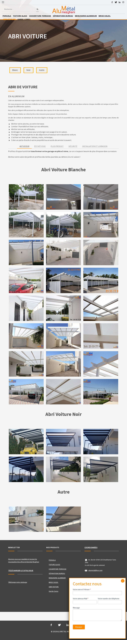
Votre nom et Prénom (82, 589)
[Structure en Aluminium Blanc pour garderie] (100, 252)
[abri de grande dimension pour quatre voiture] (63, 280)
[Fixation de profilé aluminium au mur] (100, 308)
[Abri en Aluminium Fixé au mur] (100, 225)
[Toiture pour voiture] (63, 364)
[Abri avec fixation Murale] (100, 441)
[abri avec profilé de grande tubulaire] (100, 280)
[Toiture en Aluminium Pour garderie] (63, 252)
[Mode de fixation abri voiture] (63, 308)
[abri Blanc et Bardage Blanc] (100, 392)
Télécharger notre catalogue (17, 582)
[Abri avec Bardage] (63, 225)
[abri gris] (63, 519)
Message (76, 608)
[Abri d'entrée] (26, 364)
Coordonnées (90, 547)
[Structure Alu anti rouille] (63, 336)
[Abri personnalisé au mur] (63, 392)
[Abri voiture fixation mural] (100, 197)
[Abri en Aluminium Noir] (26, 441)
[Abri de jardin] (26, 225)
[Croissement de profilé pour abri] (100, 336)
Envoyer (78, 627)
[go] (37, 9)
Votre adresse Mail (80, 598)
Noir (28, 70)
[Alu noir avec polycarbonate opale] (63, 469)
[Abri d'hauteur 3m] (26, 469)
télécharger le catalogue (20, 570)
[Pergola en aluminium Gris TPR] (26, 519)
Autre (41, 70)
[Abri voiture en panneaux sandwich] (63, 197)
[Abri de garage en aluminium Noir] (100, 469)
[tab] (24, 146)
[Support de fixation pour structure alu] (26, 252)
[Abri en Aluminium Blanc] (26, 197)
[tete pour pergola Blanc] (100, 364)
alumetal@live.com (95, 570)
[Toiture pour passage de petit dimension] (26, 308)
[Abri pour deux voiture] (26, 280)
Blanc (15, 70)
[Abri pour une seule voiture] (26, 336)
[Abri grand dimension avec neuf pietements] (26, 392)
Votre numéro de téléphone (108, 598)
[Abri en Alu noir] (63, 441)
